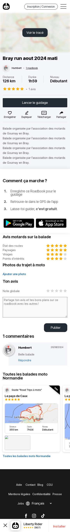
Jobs (21, 503)
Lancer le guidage (35, 103)
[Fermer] (5, 525)
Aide (19, 484)
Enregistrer (10, 116)
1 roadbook (32, 68)
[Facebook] (26, 516)
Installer (59, 526)
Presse (57, 494)
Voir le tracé (35, 33)
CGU (50, 484)
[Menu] (63, 6)
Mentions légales (19, 494)
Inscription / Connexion (41, 6)
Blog (40, 484)
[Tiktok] (43, 516)
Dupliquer (26, 116)
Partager (61, 116)
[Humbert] (6, 68)
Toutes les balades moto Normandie (27, 456)
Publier (55, 328)
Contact (30, 484)
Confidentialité (41, 494)
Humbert (17, 68)
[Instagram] (34, 516)
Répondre (24, 360)
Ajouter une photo (14, 274)
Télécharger (44, 116)
